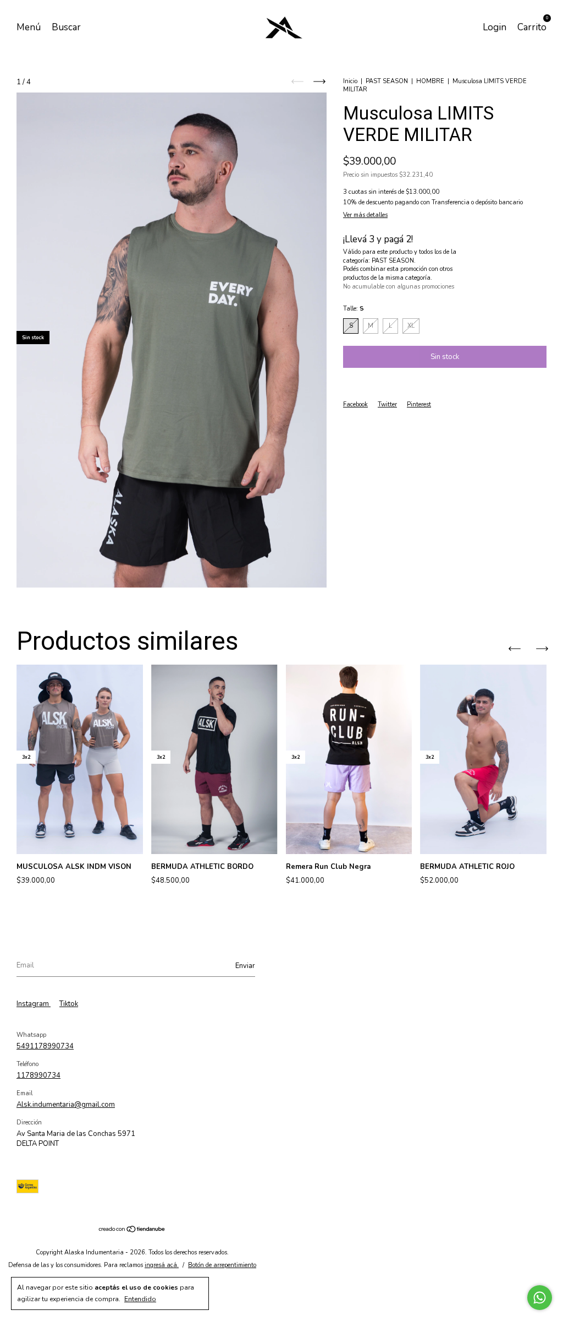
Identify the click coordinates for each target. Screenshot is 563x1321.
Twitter (387, 404)
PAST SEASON (387, 81)
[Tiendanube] (132, 1231)
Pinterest (419, 404)
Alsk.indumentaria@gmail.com (65, 1105)
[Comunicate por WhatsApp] (539, 1297)
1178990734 (38, 1075)
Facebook (355, 404)
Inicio (350, 81)
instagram (33, 1004)
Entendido (140, 1299)
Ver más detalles (365, 215)
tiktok (68, 1004)
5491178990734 (45, 1046)
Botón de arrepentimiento (222, 1265)
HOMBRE (430, 81)
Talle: (353, 309)
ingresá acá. (162, 1265)
